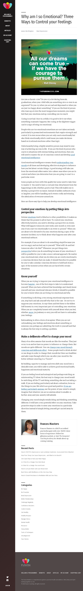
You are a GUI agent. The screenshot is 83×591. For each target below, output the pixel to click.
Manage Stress (25, 519)
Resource (24, 526)
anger (31, 312)
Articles (7, 30)
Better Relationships (27, 499)
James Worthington (27, 31)
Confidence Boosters (27, 506)
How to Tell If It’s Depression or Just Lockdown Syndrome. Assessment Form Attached (47, 452)
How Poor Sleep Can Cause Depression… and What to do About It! (41, 455)
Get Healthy (24, 512)
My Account (7, 35)
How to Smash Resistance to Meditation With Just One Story (39, 475)
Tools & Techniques (27, 532)
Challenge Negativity (27, 502)
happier (31, 284)
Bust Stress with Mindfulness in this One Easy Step (36, 472)
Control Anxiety (25, 509)
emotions (32, 217)
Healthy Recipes (26, 516)
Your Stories (25, 539)
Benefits (7, 21)
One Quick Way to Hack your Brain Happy (33, 459)
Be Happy (24, 489)
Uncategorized (25, 536)
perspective (26, 251)
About (7, 26)
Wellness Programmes (7, 15)
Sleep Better (25, 529)
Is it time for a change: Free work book (32, 465)
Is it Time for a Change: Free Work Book (33, 462)
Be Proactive (25, 492)
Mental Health (25, 522)
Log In (7, 585)
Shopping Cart (7, 41)
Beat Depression (42, 31)
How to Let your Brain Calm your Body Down (34, 469)
